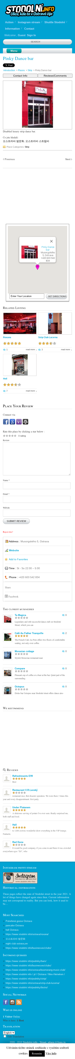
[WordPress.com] (25, 424)
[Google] (12, 424)
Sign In (31, 35)
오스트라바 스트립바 (37, 141)
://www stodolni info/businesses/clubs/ (28, 948)
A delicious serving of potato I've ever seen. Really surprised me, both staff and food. (35, 815)
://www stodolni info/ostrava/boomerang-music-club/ (35, 970)
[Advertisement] (37, 198)
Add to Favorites (18, 559)
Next (67, 159)
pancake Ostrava (15, 925)
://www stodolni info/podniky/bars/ (26, 961)
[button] (37, 267)
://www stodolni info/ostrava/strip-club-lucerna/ (33, 983)
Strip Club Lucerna (48, 337)
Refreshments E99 (22, 776)
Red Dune (17, 842)
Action (9, 22)
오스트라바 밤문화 (13, 141)
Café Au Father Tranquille (29, 633)
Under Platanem (21, 807)
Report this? (8, 531)
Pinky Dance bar (18, 58)
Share (8, 587)
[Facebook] (6, 424)
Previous (10, 159)
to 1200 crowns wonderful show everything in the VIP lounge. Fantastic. (35, 832)
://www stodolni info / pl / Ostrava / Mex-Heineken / (35, 974)
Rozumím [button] (37, 1053)
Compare (20, 668)
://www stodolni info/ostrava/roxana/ (27, 934)
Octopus (19, 686)
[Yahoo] (19, 424)
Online (11, 1016)
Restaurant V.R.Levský (25, 790)
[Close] (51, 241)
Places (21, 70)
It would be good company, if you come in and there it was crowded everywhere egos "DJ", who (37, 849)
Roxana (7, 337)
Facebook (13, 596)
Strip (30, 70)
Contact (29, 28)
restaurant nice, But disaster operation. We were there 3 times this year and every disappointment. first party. (35, 797)
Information (12, 28)
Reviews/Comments (55, 75)
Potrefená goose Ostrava (19, 921)
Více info (51, 1053)
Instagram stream (29, 22)
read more (30, 349)
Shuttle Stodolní (54, 22)
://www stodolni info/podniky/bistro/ (27, 987)
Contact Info (20, 75)
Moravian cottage (24, 651)
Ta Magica (20, 615)
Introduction (9, 70)
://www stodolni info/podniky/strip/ (26, 978)
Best (14, 781)
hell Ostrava (12, 929)
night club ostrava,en (17, 943)
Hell (5, 379)
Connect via (9, 414)
